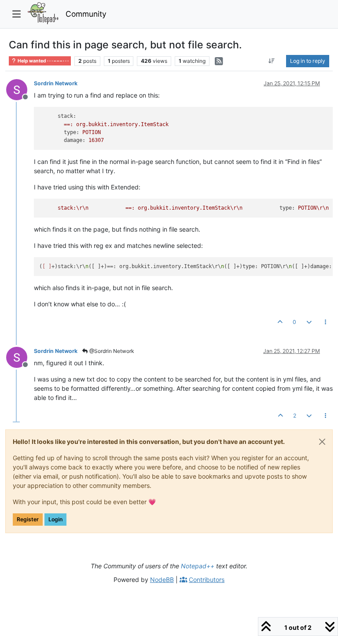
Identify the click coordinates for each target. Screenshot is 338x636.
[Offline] (20, 89)
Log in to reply (307, 61)
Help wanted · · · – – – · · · (43, 61)
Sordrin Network (55, 83)
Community (86, 13)
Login (55, 519)
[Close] (322, 442)
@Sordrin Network (111, 351)
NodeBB (162, 579)
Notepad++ (197, 566)
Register (28, 519)
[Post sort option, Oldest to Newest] (272, 61)
